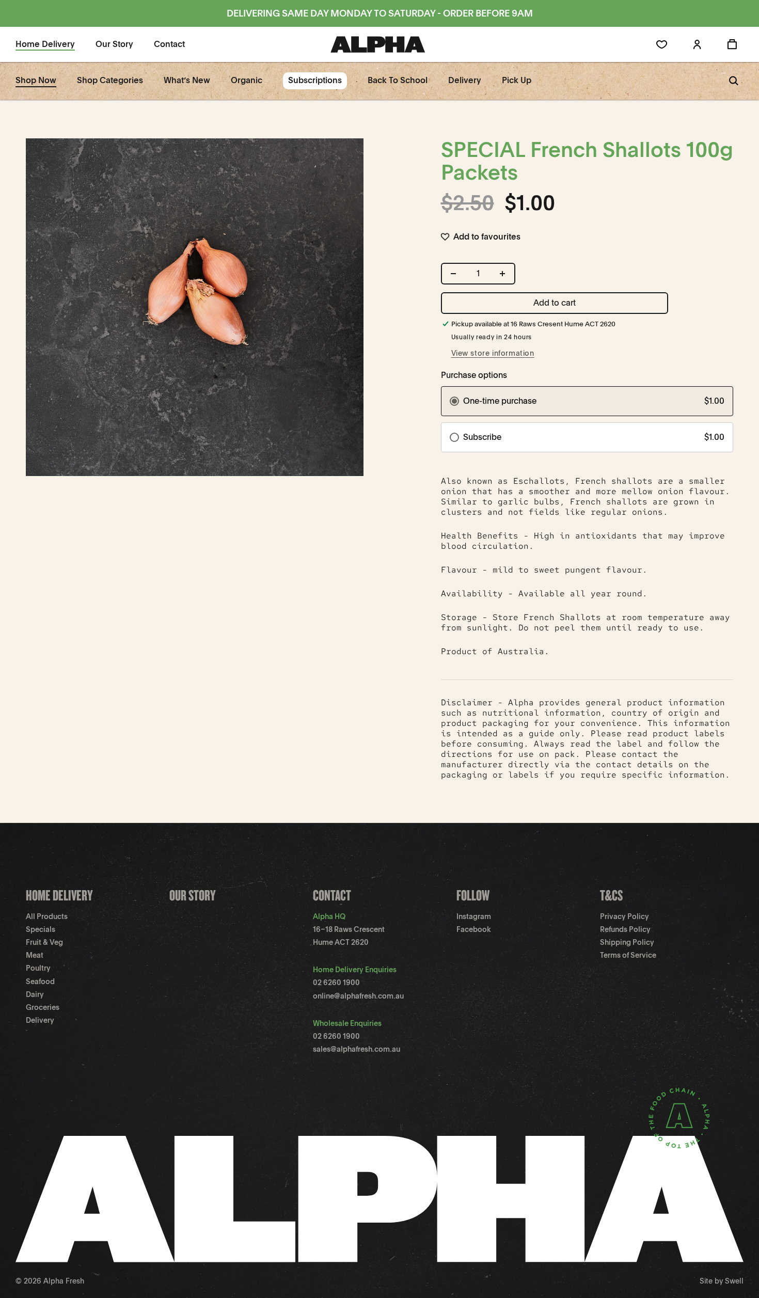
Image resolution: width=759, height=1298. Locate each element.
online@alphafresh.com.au (358, 996)
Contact (332, 895)
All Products (47, 916)
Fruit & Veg (44, 942)
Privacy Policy (624, 916)
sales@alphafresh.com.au (356, 1049)
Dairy (35, 994)
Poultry (38, 968)
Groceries (42, 1007)
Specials (40, 929)
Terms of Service (628, 955)
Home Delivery (59, 895)
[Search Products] (733, 81)
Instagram (473, 916)
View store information (492, 353)
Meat (34, 955)
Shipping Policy (627, 942)
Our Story (192, 895)
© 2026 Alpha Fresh (49, 1281)
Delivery (40, 1020)
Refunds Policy (625, 929)
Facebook (473, 929)
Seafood (40, 981)
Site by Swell (722, 1281)
